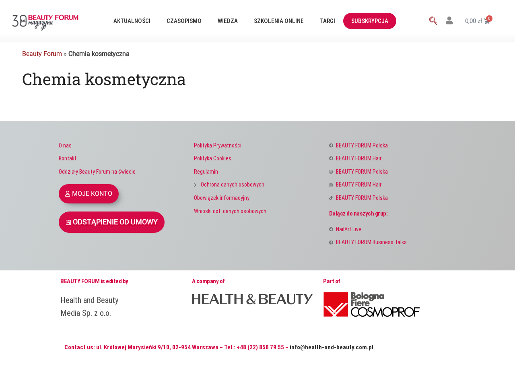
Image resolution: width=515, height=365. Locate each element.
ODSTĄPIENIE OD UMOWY (115, 222)
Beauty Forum (42, 54)
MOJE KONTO (92, 193)
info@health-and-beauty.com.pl (331, 347)
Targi (327, 21)
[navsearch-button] (433, 21)
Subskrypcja (369, 21)
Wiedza (228, 21)
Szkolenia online (279, 21)
